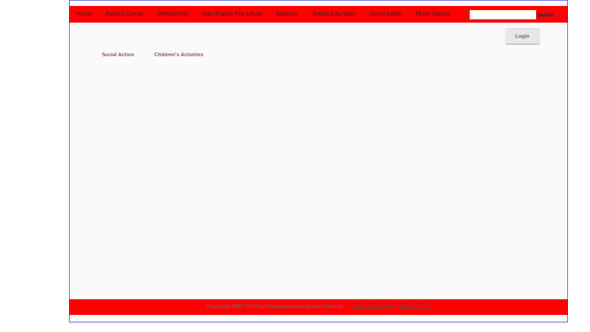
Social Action (118, 54)
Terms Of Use (415, 305)
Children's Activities (178, 54)
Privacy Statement (373, 305)
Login (522, 36)
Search (544, 15)
